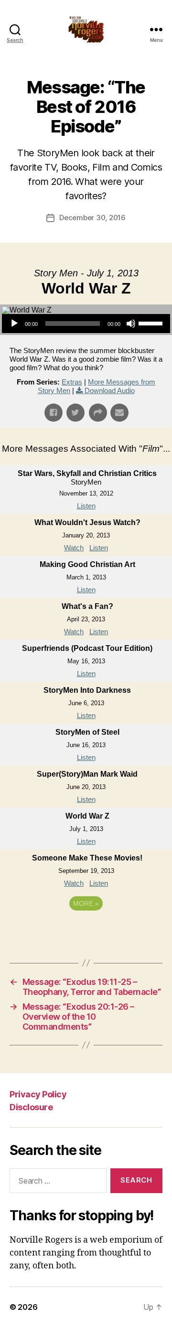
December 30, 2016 (92, 217)
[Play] (14, 323)
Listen (86, 506)
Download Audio (110, 390)
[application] (86, 323)
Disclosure (31, 1107)
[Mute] (131, 323)
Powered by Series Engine (86, 929)
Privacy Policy (38, 1094)
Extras (72, 382)
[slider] (152, 322)
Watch (74, 548)
